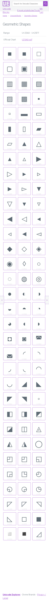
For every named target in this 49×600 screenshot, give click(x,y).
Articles (30, 10)
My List (41, 10)
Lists (25, 10)
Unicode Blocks (7, 10)
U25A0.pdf (27, 39)
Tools (37, 10)
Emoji (20, 10)
